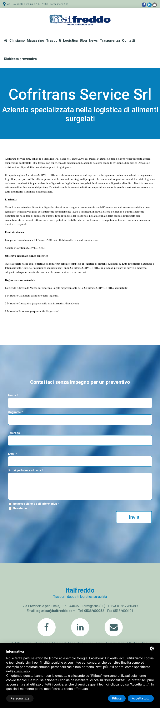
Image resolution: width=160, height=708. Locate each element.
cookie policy (22, 671)
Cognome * (15, 412)
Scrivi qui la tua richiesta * (25, 470)
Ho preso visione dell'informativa (35, 503)
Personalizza (19, 698)
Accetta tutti (141, 698)
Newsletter (20, 508)
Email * (12, 453)
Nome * (13, 395)
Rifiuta (116, 698)
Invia (134, 517)
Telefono (14, 432)
